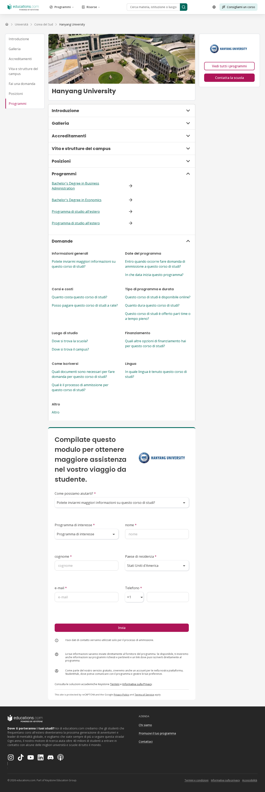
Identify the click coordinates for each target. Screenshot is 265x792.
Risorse (92, 7)
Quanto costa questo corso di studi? (79, 297)
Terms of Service (144, 694)
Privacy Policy (121, 694)
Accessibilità (249, 780)
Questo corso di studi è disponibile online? (157, 297)
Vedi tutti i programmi (229, 66)
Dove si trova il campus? (70, 349)
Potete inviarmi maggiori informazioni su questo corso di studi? (84, 264)
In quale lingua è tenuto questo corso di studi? (156, 374)
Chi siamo (145, 725)
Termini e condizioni (196, 780)
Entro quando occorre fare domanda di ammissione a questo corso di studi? (155, 264)
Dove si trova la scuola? (70, 341)
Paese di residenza (141, 556)
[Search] (183, 7)
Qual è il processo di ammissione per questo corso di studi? (80, 387)
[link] (72, 24)
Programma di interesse (75, 525)
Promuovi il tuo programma (157, 733)
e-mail (61, 588)
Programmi (62, 7)
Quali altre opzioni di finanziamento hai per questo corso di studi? (155, 343)
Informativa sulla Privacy (137, 684)
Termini (114, 684)
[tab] (24, 39)
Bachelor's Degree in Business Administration (75, 186)
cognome (63, 556)
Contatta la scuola (229, 77)
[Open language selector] (214, 7)
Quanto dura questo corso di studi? (152, 305)
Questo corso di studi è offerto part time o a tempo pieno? (157, 316)
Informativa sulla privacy (225, 780)
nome (131, 525)
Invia (121, 627)
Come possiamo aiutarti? (75, 493)
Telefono (133, 588)
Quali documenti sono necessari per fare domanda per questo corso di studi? (83, 374)
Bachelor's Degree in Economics (76, 200)
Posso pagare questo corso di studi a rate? (85, 305)
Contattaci (146, 742)
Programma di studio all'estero (76, 211)
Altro (55, 412)
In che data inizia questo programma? (154, 274)
